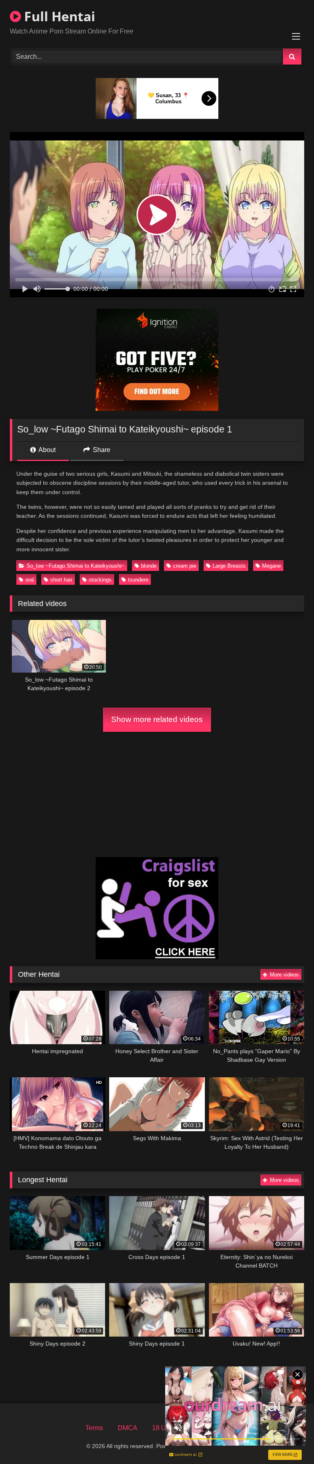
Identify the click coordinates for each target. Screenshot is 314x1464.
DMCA (127, 1427)
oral (29, 580)
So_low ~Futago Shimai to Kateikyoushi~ (76, 566)
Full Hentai (58, 16)
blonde (149, 566)
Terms (94, 1427)
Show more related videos (157, 719)
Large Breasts (229, 566)
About (46, 449)
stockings (100, 580)
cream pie (184, 566)
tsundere (138, 580)
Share (100, 449)
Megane (271, 566)
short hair (61, 580)
